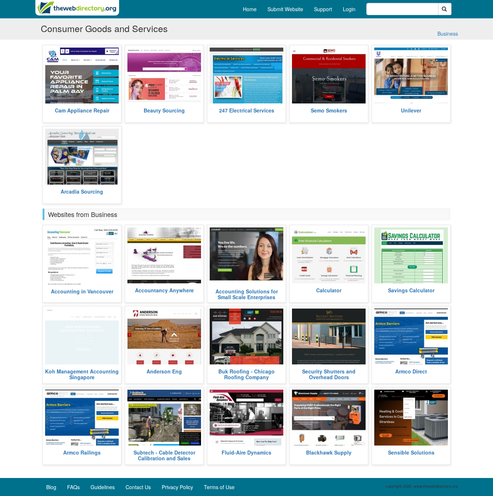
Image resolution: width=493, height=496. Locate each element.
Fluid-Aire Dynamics (246, 452)
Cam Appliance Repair (82, 110)
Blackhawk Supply (329, 452)
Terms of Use (219, 487)
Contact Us (138, 487)
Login (349, 9)
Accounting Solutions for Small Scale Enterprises (246, 294)
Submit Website (285, 9)
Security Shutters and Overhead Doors (328, 374)
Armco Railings (82, 452)
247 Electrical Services (246, 110)
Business (447, 33)
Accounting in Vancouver (82, 291)
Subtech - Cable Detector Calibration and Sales (164, 455)
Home (250, 9)
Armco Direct (411, 371)
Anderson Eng (164, 371)
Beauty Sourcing (164, 110)
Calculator (328, 290)
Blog (51, 487)
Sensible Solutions (411, 452)
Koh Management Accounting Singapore (82, 374)
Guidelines (103, 487)
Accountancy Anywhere (164, 290)
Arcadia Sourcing (82, 191)
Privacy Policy (177, 487)
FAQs (73, 487)
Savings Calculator (411, 290)
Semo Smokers (329, 110)
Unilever (411, 110)
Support (323, 9)
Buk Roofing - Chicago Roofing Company (246, 374)
